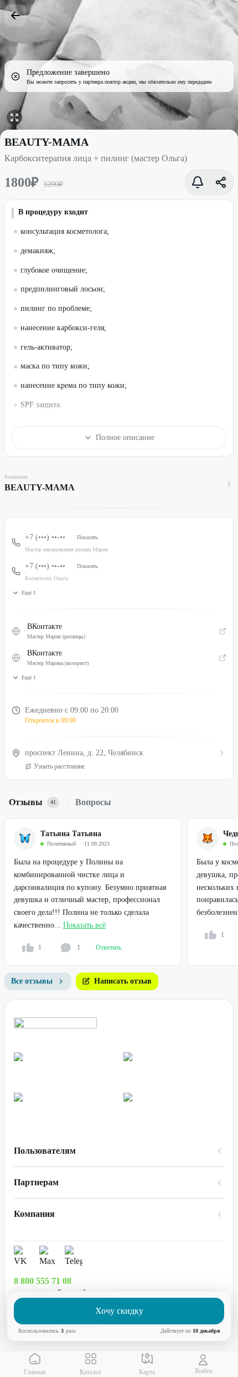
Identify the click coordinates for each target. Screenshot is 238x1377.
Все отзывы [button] (32, 981)
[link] (64, 1068)
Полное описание (125, 437)
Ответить (108, 947)
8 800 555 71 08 (42, 1281)
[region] (121, 892)
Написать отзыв (123, 981)
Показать (87, 537)
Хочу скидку (119, 1310)
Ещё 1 (29, 593)
